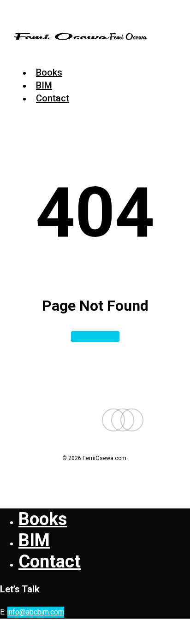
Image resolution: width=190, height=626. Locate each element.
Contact (49, 561)
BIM (34, 540)
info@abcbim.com (35, 612)
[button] (17, 53)
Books (42, 519)
